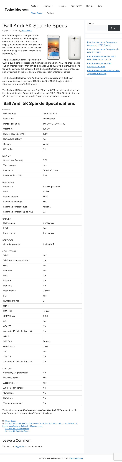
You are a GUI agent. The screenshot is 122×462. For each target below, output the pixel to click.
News (99, 6)
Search (90, 23)
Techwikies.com (17, 9)
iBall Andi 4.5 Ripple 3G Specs (17, 431)
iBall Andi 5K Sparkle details (33, 423)
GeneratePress (76, 458)
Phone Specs (36, 13)
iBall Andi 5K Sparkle (13, 423)
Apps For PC (76, 6)
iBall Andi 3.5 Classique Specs (17, 429)
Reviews (50, 13)
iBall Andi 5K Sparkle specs (31, 426)
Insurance (62, 6)
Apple (33, 6)
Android (47, 6)
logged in (19, 446)
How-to (89, 6)
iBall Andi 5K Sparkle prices (56, 423)
